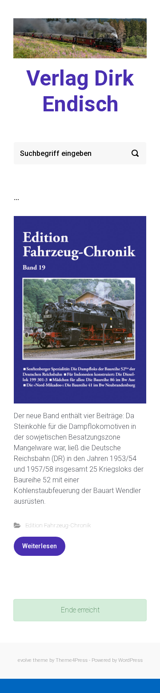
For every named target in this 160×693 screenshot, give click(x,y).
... (16, 197)
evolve (25, 660)
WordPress (130, 660)
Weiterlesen (39, 546)
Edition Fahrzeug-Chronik (58, 525)
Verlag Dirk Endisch (80, 91)
